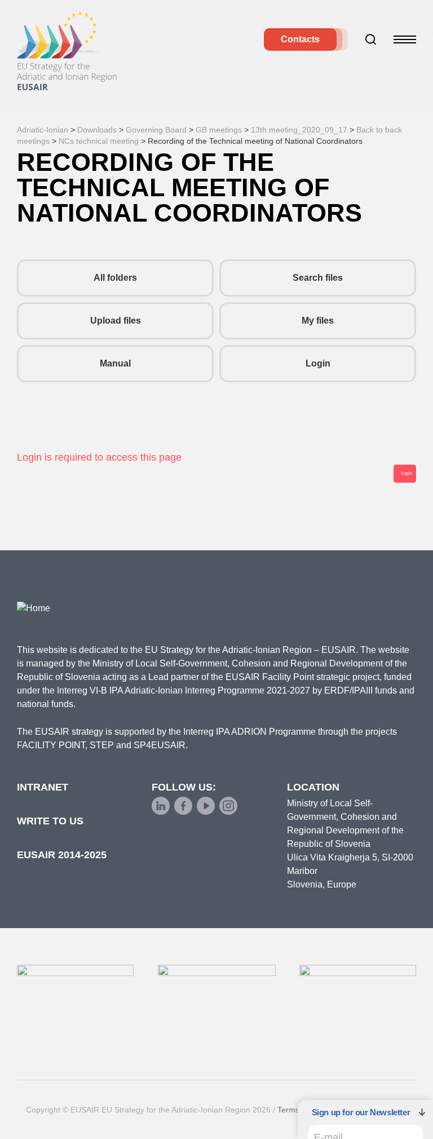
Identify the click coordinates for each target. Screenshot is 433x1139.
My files (318, 320)
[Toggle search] (371, 39)
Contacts (300, 39)
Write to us (50, 821)
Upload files (115, 320)
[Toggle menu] (405, 39)
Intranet (42, 787)
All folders (115, 277)
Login (318, 363)
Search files (318, 277)
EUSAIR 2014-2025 (62, 854)
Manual (115, 363)
